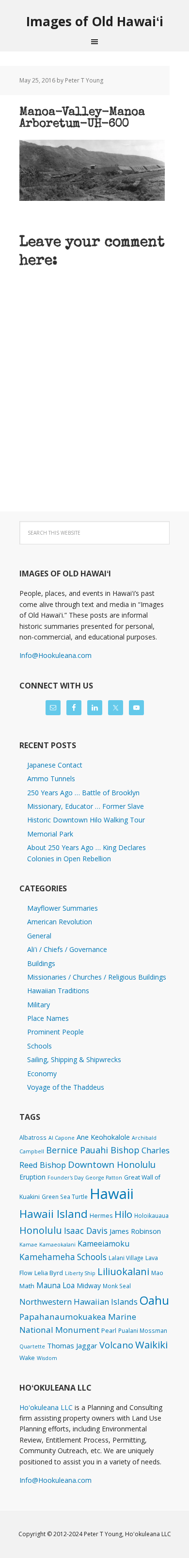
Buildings (41, 963)
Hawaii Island (53, 1213)
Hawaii (112, 1193)
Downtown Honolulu (112, 1164)
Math (26, 1285)
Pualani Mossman (142, 1330)
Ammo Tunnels (51, 778)
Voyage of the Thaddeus (65, 1087)
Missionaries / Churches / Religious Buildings (96, 977)
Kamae (28, 1244)
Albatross (33, 1137)
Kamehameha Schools (63, 1257)
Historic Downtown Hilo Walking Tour (86, 819)
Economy (42, 1073)
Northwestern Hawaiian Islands (78, 1301)
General (39, 935)
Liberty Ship (80, 1273)
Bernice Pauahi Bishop (93, 1150)
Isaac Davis (86, 1230)
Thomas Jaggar (72, 1345)
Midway (89, 1285)
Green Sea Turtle (65, 1196)
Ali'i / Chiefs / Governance (67, 949)
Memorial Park (50, 833)
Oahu (154, 1300)
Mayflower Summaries (62, 908)
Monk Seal (117, 1286)
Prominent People (55, 1031)
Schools (39, 1045)
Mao (157, 1273)
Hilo (123, 1214)
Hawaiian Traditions (58, 990)
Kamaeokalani (57, 1244)
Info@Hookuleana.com (55, 655)
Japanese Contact (54, 765)
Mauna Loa (55, 1285)
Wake (27, 1358)
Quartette (32, 1346)
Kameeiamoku (103, 1243)
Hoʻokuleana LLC (46, 1407)
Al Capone (61, 1137)
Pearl (108, 1331)
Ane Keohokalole (103, 1137)
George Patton (103, 1177)
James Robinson (135, 1231)
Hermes (101, 1216)
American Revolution (59, 921)
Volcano (116, 1345)
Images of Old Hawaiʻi (94, 21)
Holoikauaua (151, 1215)
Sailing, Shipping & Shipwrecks (74, 1059)
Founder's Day (65, 1177)
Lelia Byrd (48, 1272)
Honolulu (40, 1230)
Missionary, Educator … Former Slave (85, 806)
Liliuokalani (123, 1271)
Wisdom (47, 1358)
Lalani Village (126, 1258)
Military (38, 1004)
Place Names (48, 1018)
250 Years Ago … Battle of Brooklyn (83, 792)
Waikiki (151, 1344)
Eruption (32, 1176)
